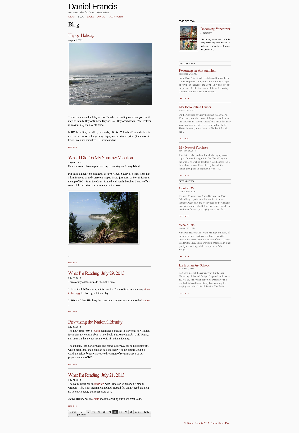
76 (120, 412)
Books (90, 17)
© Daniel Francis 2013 (196, 423)
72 (99, 412)
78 (131, 412)
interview (99, 383)
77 (126, 412)
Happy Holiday (81, 35)
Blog (81, 17)
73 (104, 412)
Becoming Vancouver (215, 28)
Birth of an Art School (194, 265)
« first (73, 412)
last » (147, 412)
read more (72, 146)
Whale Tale (186, 224)
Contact (102, 17)
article (95, 398)
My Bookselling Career (195, 106)
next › (138, 412)
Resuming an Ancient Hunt (197, 70)
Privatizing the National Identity (95, 321)
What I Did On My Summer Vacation (100, 157)
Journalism (116, 17)
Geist (97, 330)
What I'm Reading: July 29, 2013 (96, 273)
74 (109, 412)
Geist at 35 (186, 187)
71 (93, 412)
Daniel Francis (92, 6)
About (71, 17)
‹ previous (81, 413)
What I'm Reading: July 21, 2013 (96, 374)
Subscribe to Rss (220, 423)
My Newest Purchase (193, 147)
